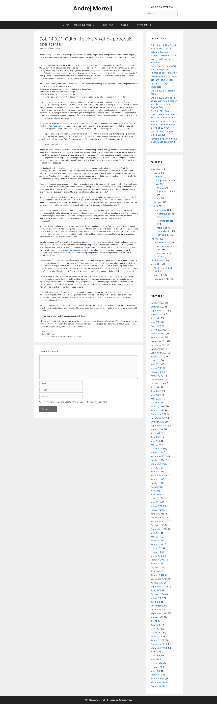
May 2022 (156, 322)
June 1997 (156, 625)
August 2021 (157, 356)
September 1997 (159, 613)
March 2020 (157, 402)
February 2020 (158, 406)
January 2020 (158, 410)
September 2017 (159, 464)
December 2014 (159, 517)
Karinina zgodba (165, 221)
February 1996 (158, 667)
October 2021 (157, 349)
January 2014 (157, 544)
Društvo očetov (161, 242)
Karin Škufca (160, 210)
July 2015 (155, 490)
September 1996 (159, 648)
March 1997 (156, 632)
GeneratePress (125, 700)
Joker (156, 184)
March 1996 (157, 663)
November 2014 (159, 521)
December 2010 (159, 579)
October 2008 (158, 594)
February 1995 (158, 674)
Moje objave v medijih (84, 25)
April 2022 (156, 326)
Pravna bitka (163, 235)
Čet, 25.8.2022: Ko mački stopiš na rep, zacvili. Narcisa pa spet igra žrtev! (164, 69)
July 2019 (155, 433)
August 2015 (157, 487)
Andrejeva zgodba (48, 332)
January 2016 (157, 479)
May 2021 (155, 360)
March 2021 (156, 368)
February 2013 (158, 552)
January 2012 (157, 563)
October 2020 (158, 383)
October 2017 (157, 460)
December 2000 (159, 605)
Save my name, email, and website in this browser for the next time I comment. (74, 402)
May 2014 (155, 533)
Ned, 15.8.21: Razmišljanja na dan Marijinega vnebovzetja (62, 336)
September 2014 (159, 529)
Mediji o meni (107, 25)
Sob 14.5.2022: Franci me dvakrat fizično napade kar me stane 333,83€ (164, 124)
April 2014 (156, 536)
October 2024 (158, 303)
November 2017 (159, 456)
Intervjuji (158, 275)
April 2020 (156, 398)
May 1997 (155, 628)
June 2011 (156, 571)
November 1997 (159, 609)
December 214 (158, 686)
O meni (154, 206)
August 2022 (157, 314)
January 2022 (157, 337)
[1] (118, 205)
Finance (158, 176)
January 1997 (157, 640)
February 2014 (158, 540)
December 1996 (159, 644)
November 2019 (159, 418)
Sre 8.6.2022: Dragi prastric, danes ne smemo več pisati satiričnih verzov (164, 114)
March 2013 (156, 548)
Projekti (124, 25)
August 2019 (157, 429)
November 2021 (159, 345)
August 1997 (157, 617)
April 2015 (156, 502)
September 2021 (159, 352)
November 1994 (159, 682)
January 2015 (157, 513)
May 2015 (155, 498)
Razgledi (158, 202)
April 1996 (156, 659)
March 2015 (156, 506)
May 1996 (156, 655)
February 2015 (158, 510)
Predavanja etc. (162, 279)
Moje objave (157, 169)
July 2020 (155, 387)
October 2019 (157, 421)
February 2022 (158, 333)
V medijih (155, 264)
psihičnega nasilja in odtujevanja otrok (75, 250)
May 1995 (155, 671)
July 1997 (155, 621)
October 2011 (157, 567)
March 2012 (156, 556)
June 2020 (156, 391)
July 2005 (155, 602)
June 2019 (156, 437)
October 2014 (157, 525)
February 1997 (158, 636)
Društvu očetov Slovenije (49, 126)
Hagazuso (52, 55)
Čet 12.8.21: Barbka (48, 334)
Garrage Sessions (163, 180)
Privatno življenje (143, 25)
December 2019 (159, 414)
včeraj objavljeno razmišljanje (115, 97)
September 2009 (159, 586)
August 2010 (157, 582)
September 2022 (159, 310)
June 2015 (156, 494)
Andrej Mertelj (92, 8)
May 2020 (156, 395)
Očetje (157, 198)
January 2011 (157, 575)
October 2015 (157, 483)
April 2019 (156, 444)
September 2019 (159, 425)
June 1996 (156, 651)
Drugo (157, 173)
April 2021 (156, 364)
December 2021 (159, 341)
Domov (66, 25)
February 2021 (158, 372)
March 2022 (157, 329)
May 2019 (155, 441)
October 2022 (158, 307)
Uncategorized (158, 260)
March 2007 (157, 598)
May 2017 (155, 467)
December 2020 (159, 379)
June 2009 (156, 590)
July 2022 (155, 318)
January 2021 (157, 375)
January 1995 (157, 678)
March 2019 (156, 448)
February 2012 (158, 559)
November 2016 (159, 475)
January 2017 (157, 471)
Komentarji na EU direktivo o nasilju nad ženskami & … (164, 141)
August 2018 (157, 452)
